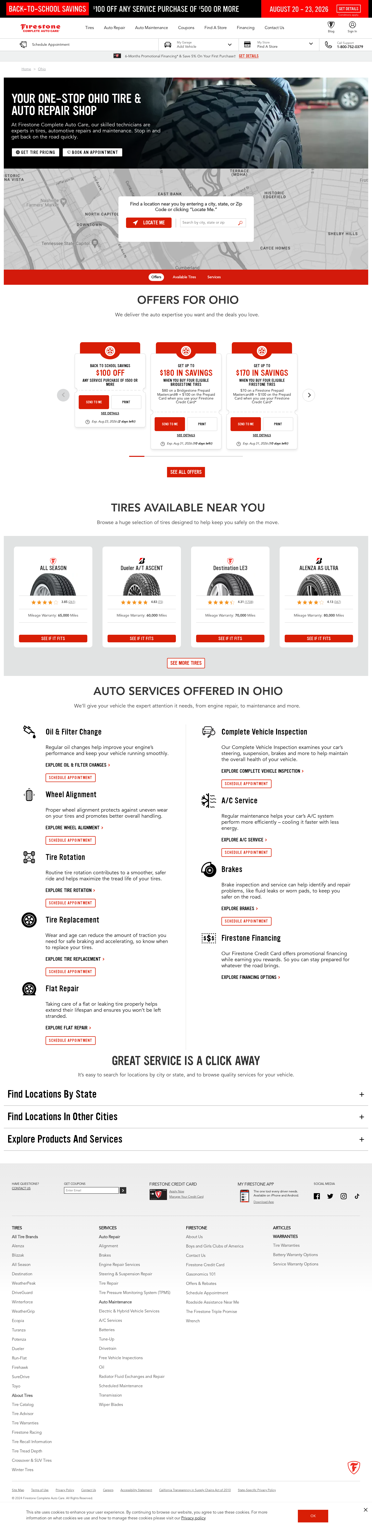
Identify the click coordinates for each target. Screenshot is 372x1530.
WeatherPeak (24, 1284)
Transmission (110, 1396)
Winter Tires (22, 1470)
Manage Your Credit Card (186, 1196)
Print (126, 402)
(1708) (249, 602)
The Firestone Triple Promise (211, 1312)
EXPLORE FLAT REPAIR (67, 1027)
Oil (101, 1368)
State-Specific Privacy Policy (257, 1490)
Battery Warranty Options (295, 1255)
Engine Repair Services (119, 1265)
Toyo (16, 1386)
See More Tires (186, 663)
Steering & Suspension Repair (125, 1274)
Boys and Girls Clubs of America (214, 1246)
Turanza (19, 1330)
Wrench (193, 1321)
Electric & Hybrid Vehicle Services (129, 1311)
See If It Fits (53, 638)
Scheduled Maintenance (121, 1386)
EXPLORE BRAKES (237, 908)
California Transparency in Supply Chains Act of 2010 (195, 1490)
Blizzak (18, 1256)
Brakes (105, 1256)
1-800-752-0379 (350, 47)
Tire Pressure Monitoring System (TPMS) (134, 1293)
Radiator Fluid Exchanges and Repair (131, 1377)
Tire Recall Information (32, 1442)
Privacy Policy (65, 1490)
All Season (21, 1265)
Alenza (18, 1246)
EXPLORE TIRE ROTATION (69, 890)
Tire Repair (108, 1284)
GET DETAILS (249, 56)
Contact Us (195, 1256)
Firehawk (20, 1368)
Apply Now (176, 1191)
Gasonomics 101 (201, 1275)
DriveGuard (22, 1293)
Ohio (42, 69)
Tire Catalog (23, 1405)
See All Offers (186, 472)
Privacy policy (193, 1518)
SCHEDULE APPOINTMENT (70, 777)
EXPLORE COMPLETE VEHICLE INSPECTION (260, 771)
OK (313, 1516)
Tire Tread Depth (27, 1451)
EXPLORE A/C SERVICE (242, 839)
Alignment (108, 1246)
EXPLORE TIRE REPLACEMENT (73, 959)
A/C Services (110, 1321)
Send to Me (94, 402)
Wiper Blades (111, 1405)
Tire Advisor (22, 1414)
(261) (71, 602)
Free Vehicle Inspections (121, 1358)
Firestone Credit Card (205, 1265)
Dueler (18, 1349)
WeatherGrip (23, 1312)
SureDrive (21, 1377)
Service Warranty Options (295, 1264)
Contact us (21, 1188)
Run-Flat (19, 1358)
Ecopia (18, 1321)
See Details (110, 413)
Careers (108, 1490)
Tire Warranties (25, 1423)
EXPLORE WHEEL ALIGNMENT (73, 827)
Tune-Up (106, 1339)
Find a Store (240, 223)
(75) (160, 602)
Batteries (107, 1330)
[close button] (365, 1509)
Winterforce (22, 1302)
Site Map (18, 1490)
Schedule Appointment (207, 1293)
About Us (194, 1237)
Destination (22, 1274)
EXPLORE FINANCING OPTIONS (249, 977)
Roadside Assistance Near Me (212, 1303)
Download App (264, 1202)
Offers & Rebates (201, 1284)
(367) (337, 602)
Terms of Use (40, 1490)
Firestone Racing (27, 1433)
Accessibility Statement (136, 1490)
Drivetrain (107, 1349)
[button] (89, 28)
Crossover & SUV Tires (32, 1461)
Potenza (19, 1340)
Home (26, 69)
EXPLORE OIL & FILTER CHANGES (76, 765)
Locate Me (154, 222)
